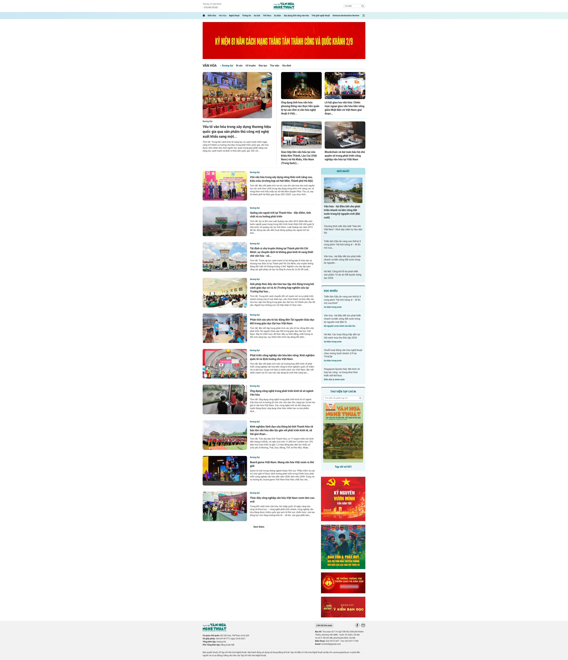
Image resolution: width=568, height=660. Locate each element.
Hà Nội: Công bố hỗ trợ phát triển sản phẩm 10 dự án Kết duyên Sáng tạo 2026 (342, 274)
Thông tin (246, 15)
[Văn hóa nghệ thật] (214, 630)
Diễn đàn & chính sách (334, 379)
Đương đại (227, 65)
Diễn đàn (212, 15)
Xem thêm (258, 526)
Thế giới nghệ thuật (321, 15)
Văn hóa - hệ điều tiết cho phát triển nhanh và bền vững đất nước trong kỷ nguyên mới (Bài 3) (342, 318)
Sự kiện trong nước (333, 307)
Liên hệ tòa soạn (324, 625)
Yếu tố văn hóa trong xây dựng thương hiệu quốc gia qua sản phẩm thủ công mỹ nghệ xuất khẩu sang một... (237, 132)
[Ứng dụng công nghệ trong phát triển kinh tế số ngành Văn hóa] (225, 399)
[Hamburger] (363, 15)
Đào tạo (263, 65)
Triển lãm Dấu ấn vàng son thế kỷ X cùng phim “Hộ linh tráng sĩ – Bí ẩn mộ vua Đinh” (342, 299)
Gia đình (286, 65)
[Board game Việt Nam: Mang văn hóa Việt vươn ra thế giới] (225, 470)
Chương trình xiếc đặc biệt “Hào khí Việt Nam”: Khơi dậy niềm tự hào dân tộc (343, 229)
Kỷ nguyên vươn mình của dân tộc (339, 326)
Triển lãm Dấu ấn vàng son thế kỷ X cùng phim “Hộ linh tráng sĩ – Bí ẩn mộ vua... (342, 244)
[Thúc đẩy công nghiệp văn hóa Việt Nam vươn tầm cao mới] (225, 506)
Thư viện (274, 65)
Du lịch (257, 15)
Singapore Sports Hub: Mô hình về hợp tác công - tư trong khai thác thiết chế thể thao (342, 372)
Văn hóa (222, 15)
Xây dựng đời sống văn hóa (296, 15)
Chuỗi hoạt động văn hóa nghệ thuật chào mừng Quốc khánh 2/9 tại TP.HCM (343, 353)
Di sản (239, 65)
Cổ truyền (251, 65)
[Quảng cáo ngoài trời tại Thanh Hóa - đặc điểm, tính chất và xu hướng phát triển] (225, 221)
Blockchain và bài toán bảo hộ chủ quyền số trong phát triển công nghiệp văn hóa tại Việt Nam (345, 155)
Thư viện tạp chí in (343, 391)
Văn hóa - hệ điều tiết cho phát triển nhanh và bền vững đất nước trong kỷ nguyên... (342, 259)
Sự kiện (277, 15)
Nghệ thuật (234, 15)
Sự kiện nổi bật (211, 7)
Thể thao (267, 15)
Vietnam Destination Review (346, 15)
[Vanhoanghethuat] (204, 15)
